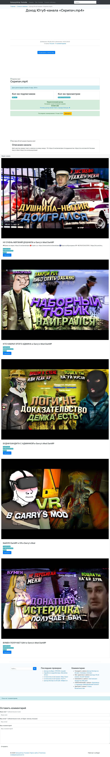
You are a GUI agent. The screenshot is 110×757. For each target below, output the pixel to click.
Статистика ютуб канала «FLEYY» (55, 678)
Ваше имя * (10, 712)
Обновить (68, 113)
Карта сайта (34, 753)
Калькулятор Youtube (18, 2)
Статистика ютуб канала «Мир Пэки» (56, 677)
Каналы (31, 2)
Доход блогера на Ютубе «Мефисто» (56, 680)
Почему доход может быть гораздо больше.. (54, 107)
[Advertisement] (55, 24)
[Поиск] (34, 668)
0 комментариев (60, 43)
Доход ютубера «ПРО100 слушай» (55, 671)
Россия (52, 43)
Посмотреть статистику (46, 52)
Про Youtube (39, 2)
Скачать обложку (49, 2)
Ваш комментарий (6, 725)
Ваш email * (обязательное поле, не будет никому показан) (19, 718)
